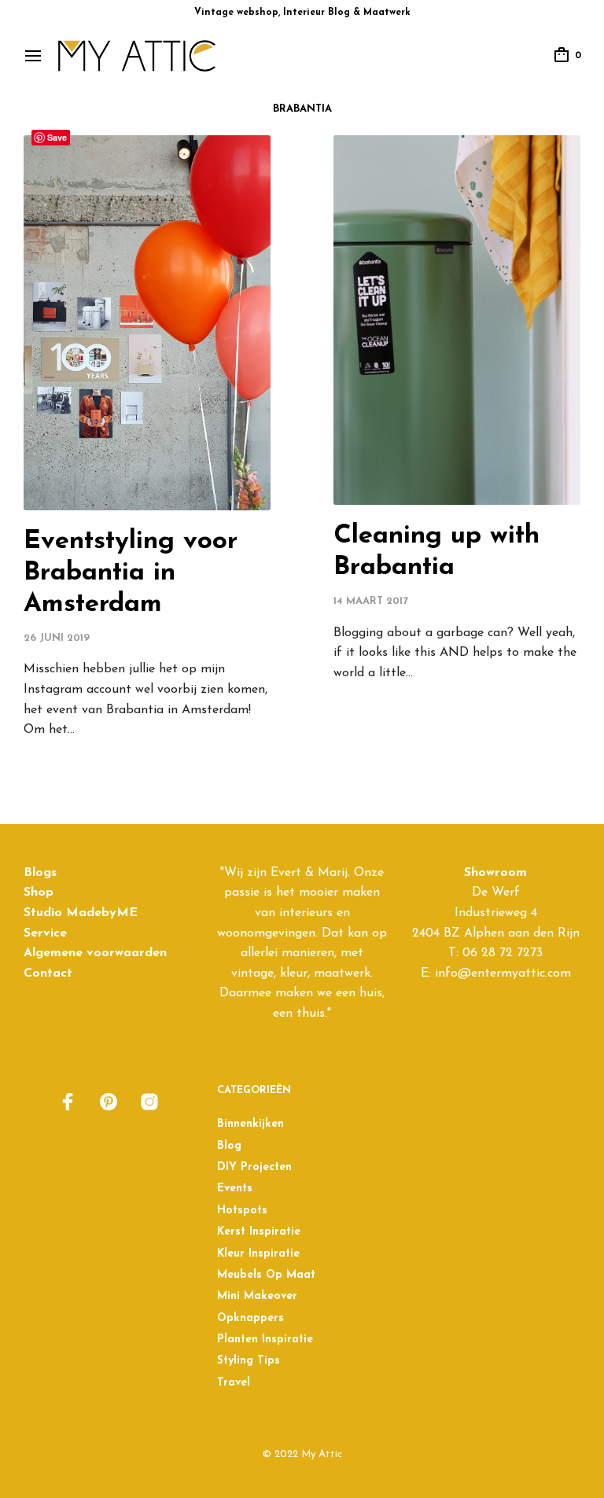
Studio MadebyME (81, 913)
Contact (48, 973)
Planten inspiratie (265, 1339)
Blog (229, 1146)
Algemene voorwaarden (95, 953)
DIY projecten (254, 1167)
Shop (38, 892)
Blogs (40, 873)
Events (234, 1188)
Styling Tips (248, 1361)
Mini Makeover (257, 1296)
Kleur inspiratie (258, 1254)
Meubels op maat (266, 1275)
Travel (233, 1383)
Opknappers (250, 1318)
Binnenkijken (250, 1124)
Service (45, 933)
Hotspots (242, 1210)
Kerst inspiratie (258, 1232)
